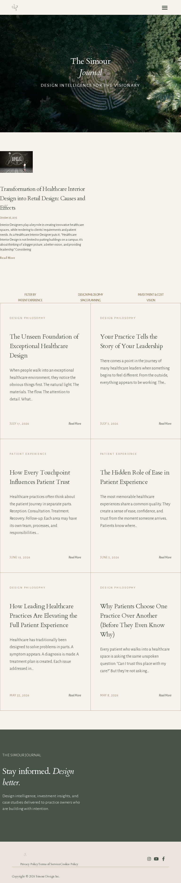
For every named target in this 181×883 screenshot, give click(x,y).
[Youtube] (156, 858)
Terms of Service (49, 864)
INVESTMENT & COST (151, 294)
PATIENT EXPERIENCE (30, 300)
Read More (7, 258)
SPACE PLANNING (90, 300)
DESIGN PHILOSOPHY (90, 294)
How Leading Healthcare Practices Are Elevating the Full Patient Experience (43, 615)
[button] (164, 7)
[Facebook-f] (163, 858)
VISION (151, 300)
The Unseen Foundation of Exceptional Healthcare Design (44, 346)
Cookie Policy (69, 864)
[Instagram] (149, 858)
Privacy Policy (29, 864)
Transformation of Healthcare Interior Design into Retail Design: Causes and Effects (42, 198)
